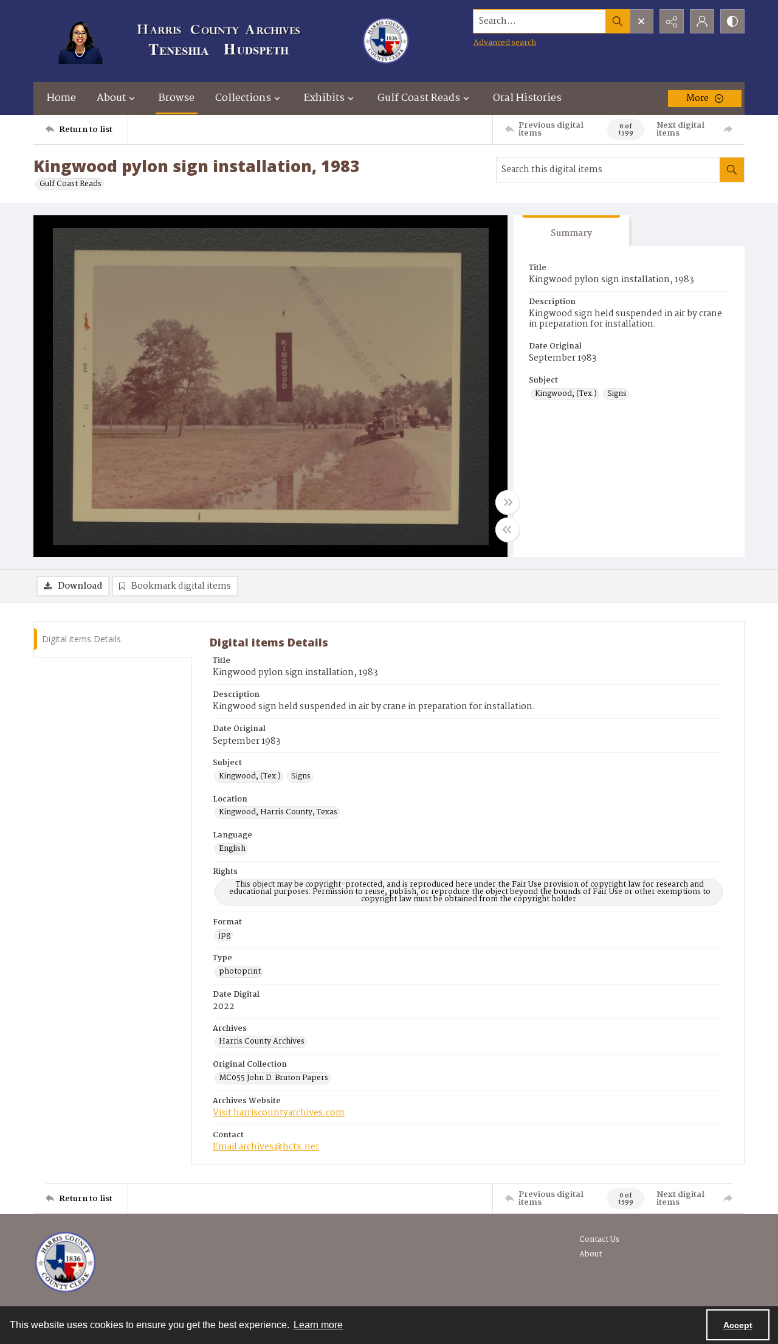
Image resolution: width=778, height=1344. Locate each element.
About (590, 1254)
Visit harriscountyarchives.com (279, 1113)
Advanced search (504, 42)
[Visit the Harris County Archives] (65, 1262)
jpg (224, 935)
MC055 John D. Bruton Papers (273, 1078)
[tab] (571, 230)
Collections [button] (243, 98)
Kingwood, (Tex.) (566, 394)
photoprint (240, 972)
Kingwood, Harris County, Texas (278, 812)
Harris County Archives (262, 1042)
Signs (617, 394)
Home (61, 98)
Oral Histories (527, 98)
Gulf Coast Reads (71, 184)
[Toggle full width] (507, 502)
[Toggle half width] (507, 530)
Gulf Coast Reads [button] (418, 98)
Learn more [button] (318, 1325)
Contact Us (599, 1239)
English (232, 849)
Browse (176, 98)
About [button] (111, 98)
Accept (737, 1325)
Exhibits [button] (324, 98)
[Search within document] (732, 170)
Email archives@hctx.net (266, 1147)
